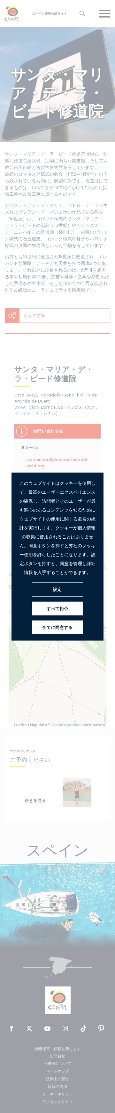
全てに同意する (57, 627)
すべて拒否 (57, 608)
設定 (57, 589)
